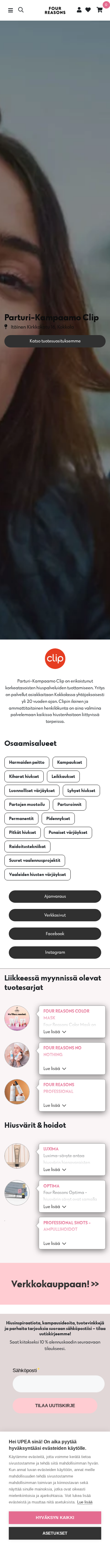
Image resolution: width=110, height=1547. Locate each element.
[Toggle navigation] (10, 10)
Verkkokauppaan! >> (55, 1283)
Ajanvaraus (55, 896)
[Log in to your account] (79, 9)
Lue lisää (84, 1502)
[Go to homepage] (55, 10)
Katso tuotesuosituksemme (55, 341)
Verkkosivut (55, 915)
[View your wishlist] (87, 10)
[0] (100, 10)
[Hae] (20, 10)
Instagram (55, 952)
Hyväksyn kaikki (55, 1517)
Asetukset (55, 1533)
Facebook (55, 933)
